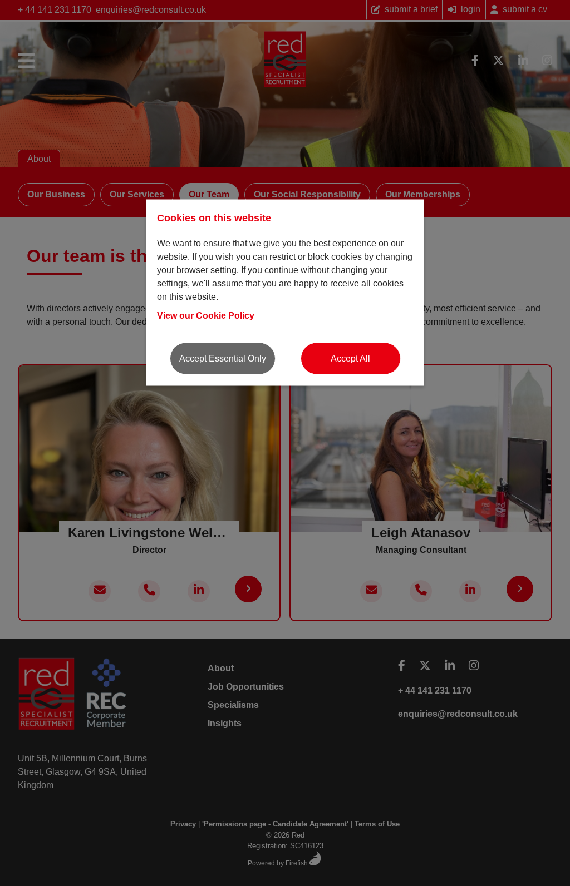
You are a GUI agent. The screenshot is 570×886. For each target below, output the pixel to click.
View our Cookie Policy (205, 315)
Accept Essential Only (222, 358)
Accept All (350, 358)
